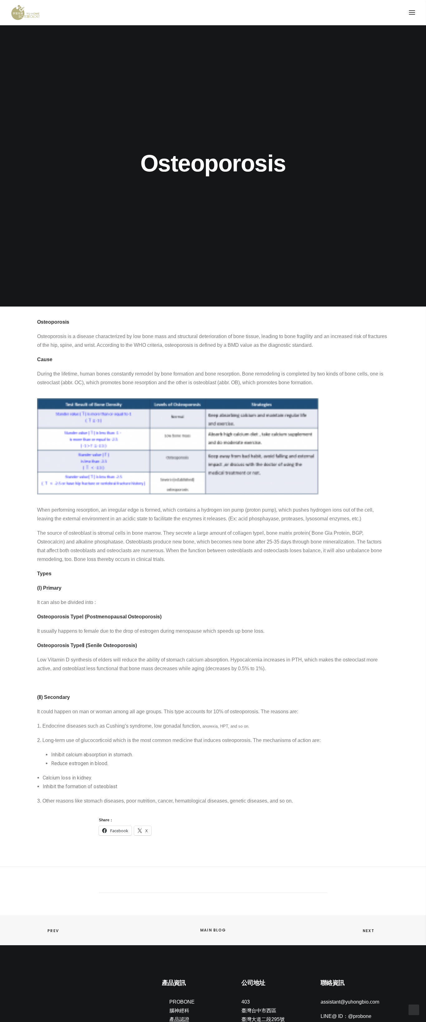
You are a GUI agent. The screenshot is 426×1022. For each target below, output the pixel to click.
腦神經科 (179, 1010)
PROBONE (182, 1002)
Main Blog (213, 930)
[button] (40, 983)
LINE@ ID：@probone (346, 1016)
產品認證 (179, 1019)
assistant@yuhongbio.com (350, 1002)
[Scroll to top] (414, 1009)
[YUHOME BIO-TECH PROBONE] (25, 12)
